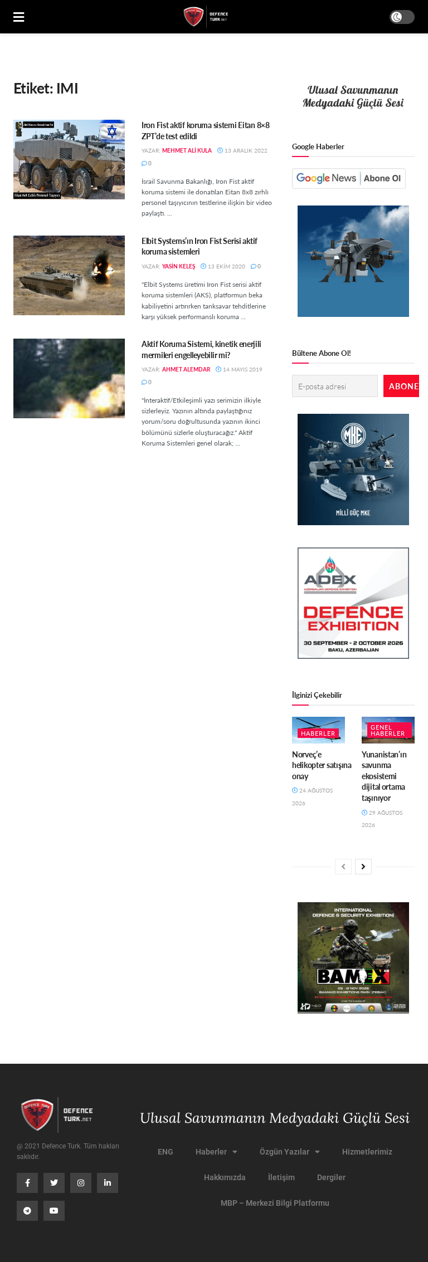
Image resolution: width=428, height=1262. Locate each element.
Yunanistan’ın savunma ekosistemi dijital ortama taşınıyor (384, 776)
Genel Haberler (388, 730)
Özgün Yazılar (284, 1151)
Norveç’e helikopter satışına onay (322, 765)
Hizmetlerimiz (367, 1151)
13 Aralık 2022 (245, 150)
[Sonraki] (363, 866)
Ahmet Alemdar (186, 369)
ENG (165, 1151)
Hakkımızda (225, 1177)
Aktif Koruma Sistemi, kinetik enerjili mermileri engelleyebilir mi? (201, 349)
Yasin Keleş (178, 266)
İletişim (281, 1177)
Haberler (318, 733)
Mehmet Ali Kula (187, 150)
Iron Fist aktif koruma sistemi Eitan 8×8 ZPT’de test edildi (206, 130)
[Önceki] (343, 866)
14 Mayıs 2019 (241, 369)
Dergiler (331, 1177)
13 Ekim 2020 (225, 266)
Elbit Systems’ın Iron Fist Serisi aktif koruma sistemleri (199, 246)
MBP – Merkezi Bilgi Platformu (275, 1203)
